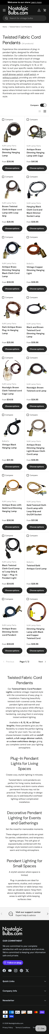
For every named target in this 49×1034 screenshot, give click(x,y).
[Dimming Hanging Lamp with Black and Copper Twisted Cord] (37, 612)
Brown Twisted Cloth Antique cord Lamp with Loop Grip (12, 211)
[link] (10, 661)
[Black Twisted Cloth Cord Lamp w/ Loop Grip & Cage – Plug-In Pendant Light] (12, 548)
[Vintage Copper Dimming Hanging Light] (37, 250)
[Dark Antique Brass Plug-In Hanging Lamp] (12, 310)
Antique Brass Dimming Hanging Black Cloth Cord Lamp (11, 271)
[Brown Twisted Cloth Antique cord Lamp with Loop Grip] (12, 189)
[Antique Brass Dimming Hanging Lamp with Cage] (37, 132)
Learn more (36, 2)
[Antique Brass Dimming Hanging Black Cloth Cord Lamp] (12, 250)
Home (5, 27)
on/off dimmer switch (13, 74)
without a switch (10, 77)
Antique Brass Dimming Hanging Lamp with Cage (36, 152)
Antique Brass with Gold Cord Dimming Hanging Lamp (12, 508)
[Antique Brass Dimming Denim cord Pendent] (12, 612)
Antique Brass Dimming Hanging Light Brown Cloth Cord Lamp (36, 449)
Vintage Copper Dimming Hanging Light (36, 270)
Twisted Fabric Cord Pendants (20, 27)
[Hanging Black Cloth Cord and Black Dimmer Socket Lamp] (37, 189)
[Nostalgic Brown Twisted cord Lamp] (37, 370)
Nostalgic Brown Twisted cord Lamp (36, 389)
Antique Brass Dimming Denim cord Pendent (10, 631)
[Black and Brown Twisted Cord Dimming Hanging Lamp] (37, 310)
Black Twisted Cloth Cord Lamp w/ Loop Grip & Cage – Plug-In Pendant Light (10, 571)
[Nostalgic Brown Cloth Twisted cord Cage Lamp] (12, 370)
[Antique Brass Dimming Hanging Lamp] (12, 132)
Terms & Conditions (23, 1028)
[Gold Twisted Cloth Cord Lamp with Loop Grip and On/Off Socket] (37, 488)
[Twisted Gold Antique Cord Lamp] (37, 548)
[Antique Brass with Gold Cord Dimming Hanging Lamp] (12, 488)
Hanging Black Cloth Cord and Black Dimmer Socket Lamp (34, 211)
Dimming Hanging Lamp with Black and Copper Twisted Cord (36, 633)
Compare (34, 105)
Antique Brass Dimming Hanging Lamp (11, 152)
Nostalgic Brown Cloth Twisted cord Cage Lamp (12, 390)
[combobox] (24, 18)
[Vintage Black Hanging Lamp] (12, 427)
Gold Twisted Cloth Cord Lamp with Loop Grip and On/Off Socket (36, 510)
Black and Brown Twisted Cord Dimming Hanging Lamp (36, 332)
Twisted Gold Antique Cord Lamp (37, 567)
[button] (45, 10)
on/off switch (30, 74)
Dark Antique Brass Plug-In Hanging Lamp (12, 330)
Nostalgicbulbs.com (16, 1023)
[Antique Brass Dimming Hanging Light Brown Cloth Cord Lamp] (37, 427)
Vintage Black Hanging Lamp (9, 446)
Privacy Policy (8, 1028)
